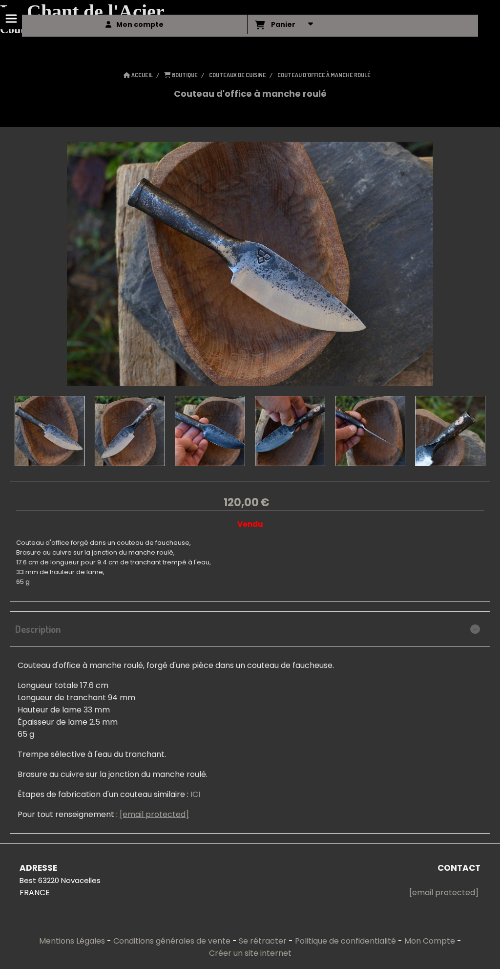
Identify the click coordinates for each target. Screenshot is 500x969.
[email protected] (154, 814)
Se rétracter (263, 941)
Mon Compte (429, 941)
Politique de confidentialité (345, 941)
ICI (195, 794)
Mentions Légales (72, 941)
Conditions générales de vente (171, 941)
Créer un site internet (250, 953)
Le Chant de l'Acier (82, 11)
